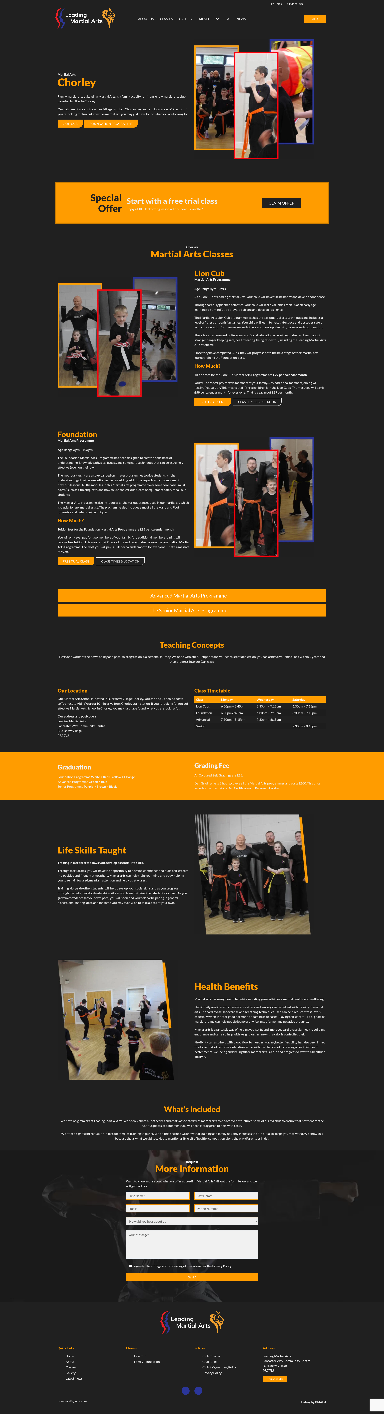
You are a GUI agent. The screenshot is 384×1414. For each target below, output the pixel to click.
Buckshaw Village (100, 109)
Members (206, 19)
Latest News (235, 19)
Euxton (119, 109)
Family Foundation (147, 1361)
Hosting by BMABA (312, 1402)
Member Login (296, 4)
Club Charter (211, 1356)
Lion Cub (70, 123)
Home (70, 1356)
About (70, 1361)
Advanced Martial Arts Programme (188, 596)
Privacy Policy (212, 1373)
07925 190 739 (275, 1378)
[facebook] (315, 4)
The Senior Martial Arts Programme (188, 610)
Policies (276, 4)
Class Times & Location (257, 402)
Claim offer (281, 203)
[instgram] (321, 4)
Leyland (142, 109)
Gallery (186, 19)
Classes (166, 19)
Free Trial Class (213, 402)
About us (146, 19)
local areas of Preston (168, 109)
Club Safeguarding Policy (219, 1367)
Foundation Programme (111, 123)
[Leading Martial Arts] (85, 19)
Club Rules (209, 1361)
